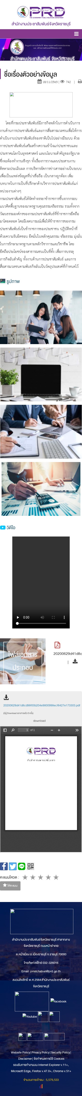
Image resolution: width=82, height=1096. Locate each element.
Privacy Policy (40, 1052)
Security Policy (60, 1052)
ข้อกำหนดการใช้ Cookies (49, 1058)
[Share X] (13, 866)
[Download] (74, 662)
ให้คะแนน (12, 885)
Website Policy (21, 1052)
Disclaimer (25, 1058)
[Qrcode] (30, 866)
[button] (76, 34)
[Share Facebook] (4, 866)
